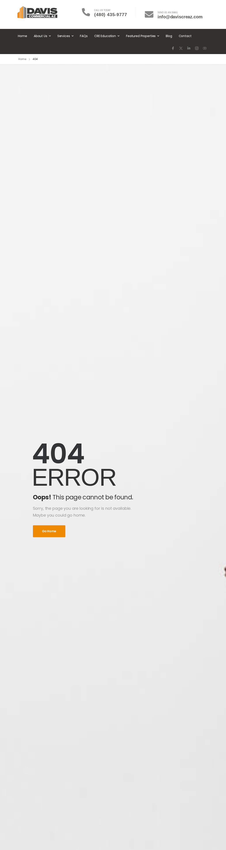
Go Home (49, 531)
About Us (40, 36)
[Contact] (88, 12)
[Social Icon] (173, 48)
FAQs (83, 36)
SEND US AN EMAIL (168, 12)
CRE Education (105, 36)
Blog (169, 36)
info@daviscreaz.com (180, 17)
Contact (185, 36)
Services (63, 36)
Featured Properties (141, 36)
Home (22, 36)
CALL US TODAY (102, 10)
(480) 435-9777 (110, 14)
